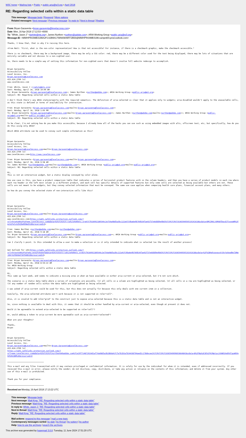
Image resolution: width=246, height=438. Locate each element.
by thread (61, 422)
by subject (72, 422)
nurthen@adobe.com (75, 35)
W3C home (11, 5)
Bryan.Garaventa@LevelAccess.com (25, 77)
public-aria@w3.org (52, 5)
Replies (100, 20)
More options (61, 17)
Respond (48, 17)
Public (37, 5)
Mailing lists (25, 5)
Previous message (58, 20)
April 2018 (70, 5)
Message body (35, 17)
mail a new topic (60, 419)
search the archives (52, 425)
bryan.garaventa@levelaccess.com (51, 28)
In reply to (74, 20)
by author (84, 422)
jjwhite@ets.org (37, 35)
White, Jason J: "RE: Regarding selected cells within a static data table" (59, 407)
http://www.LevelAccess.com (45, 154)
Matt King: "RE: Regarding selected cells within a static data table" (61, 400)
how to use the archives (29, 425)
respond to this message (37, 419)
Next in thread (87, 20)
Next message (39, 20)
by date (51, 422)
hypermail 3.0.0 (45, 430)
